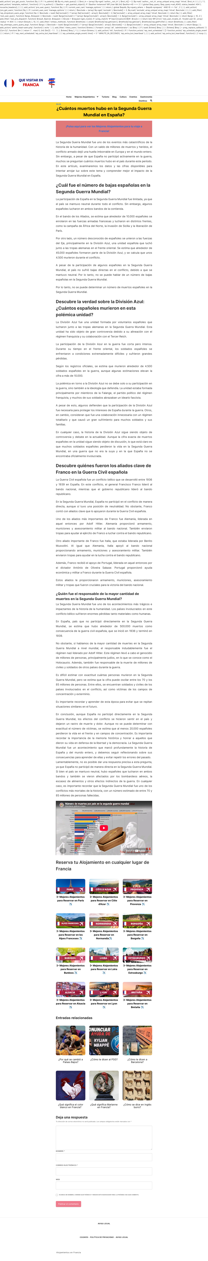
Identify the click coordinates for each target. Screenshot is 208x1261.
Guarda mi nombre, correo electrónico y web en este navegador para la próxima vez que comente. (99, 1195)
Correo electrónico (67, 1165)
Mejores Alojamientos (85, 97)
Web (58, 1179)
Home (69, 97)
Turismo (105, 97)
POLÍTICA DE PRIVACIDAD (102, 1237)
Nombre (60, 1151)
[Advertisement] (104, 53)
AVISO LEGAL (104, 1224)
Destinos (143, 101)
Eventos (133, 97)
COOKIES (84, 1237)
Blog (114, 97)
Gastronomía (146, 97)
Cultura (123, 97)
